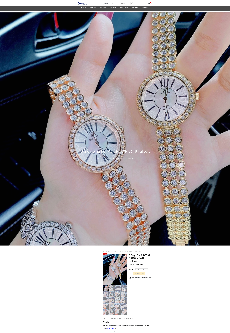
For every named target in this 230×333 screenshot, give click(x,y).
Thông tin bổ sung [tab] (115, 318)
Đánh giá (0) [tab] (127, 318)
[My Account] (148, 3)
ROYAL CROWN (133, 278)
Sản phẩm (83, 7)
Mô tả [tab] (105, 318)
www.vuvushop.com (115, 325)
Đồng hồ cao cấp (139, 277)
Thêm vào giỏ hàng (139, 273)
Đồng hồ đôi (113, 7)
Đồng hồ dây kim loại (119, 251)
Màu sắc (131, 269)
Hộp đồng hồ (135, 7)
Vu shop (81, 3)
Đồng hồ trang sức (140, 278)
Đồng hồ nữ (103, 7)
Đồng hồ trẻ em (124, 7)
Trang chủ (105, 251)
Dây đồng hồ (144, 7)
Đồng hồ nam (92, 7)
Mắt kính (114, 10)
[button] (125, 256)
